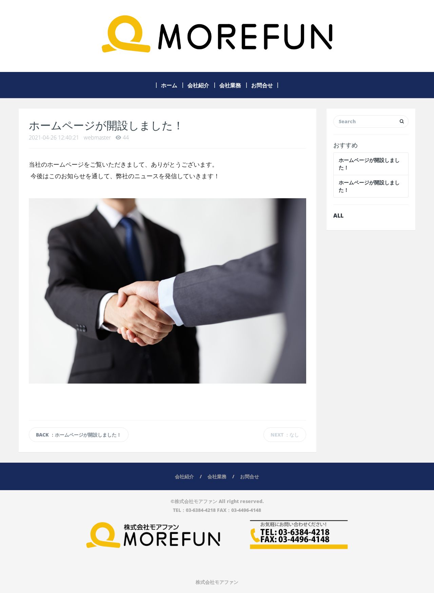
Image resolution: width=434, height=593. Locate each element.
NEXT (285, 434)
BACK (78, 434)
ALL (338, 215)
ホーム (169, 85)
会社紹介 (198, 85)
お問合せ (262, 85)
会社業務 (230, 85)
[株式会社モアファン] (217, 36)
